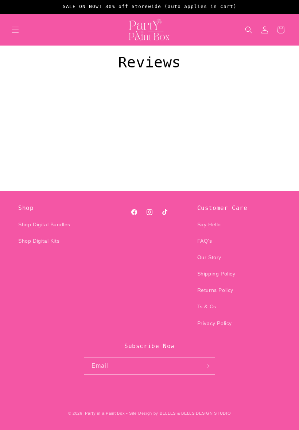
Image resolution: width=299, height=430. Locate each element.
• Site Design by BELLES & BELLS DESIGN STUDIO (178, 413)
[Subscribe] (207, 366)
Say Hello (209, 224)
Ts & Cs (206, 306)
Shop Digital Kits (38, 241)
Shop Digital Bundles (44, 224)
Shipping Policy (216, 274)
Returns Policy (215, 290)
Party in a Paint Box (105, 413)
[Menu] (15, 30)
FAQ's (204, 241)
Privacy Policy (214, 323)
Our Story (209, 257)
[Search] (249, 30)
